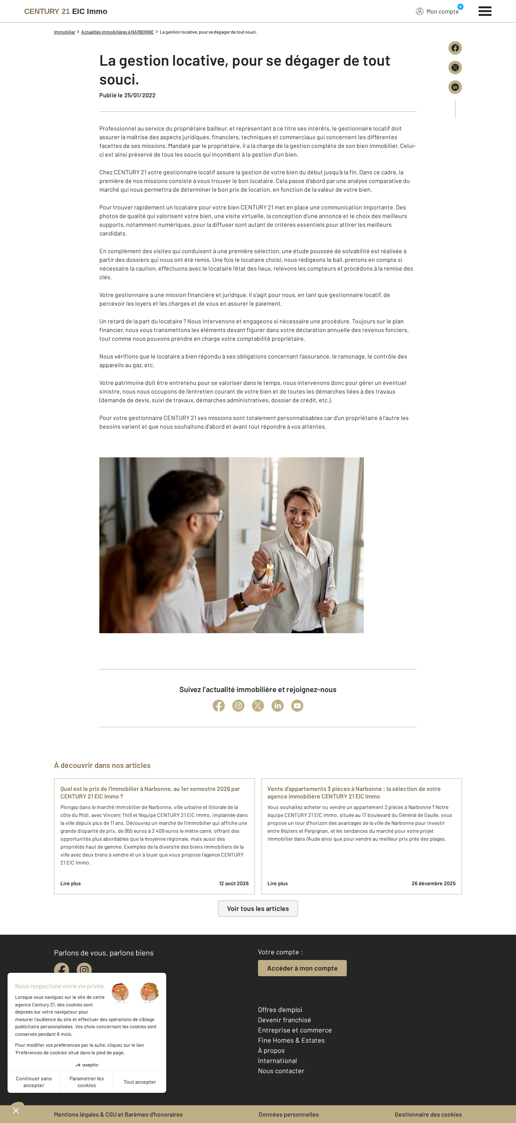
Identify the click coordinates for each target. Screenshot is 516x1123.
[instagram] (84, 970)
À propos (271, 1050)
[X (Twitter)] (258, 706)
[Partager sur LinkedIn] (455, 87)
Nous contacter (281, 1070)
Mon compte (442, 11)
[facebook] (61, 970)
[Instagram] (238, 706)
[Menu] (485, 10)
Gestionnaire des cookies (428, 1114)
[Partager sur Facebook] (455, 48)
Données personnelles (289, 1114)
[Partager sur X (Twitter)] (455, 67)
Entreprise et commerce (295, 1030)
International (277, 1060)
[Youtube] (297, 706)
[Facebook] (219, 706)
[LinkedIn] (278, 706)
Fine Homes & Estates (291, 1040)
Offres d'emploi (280, 1009)
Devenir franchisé (284, 1019)
